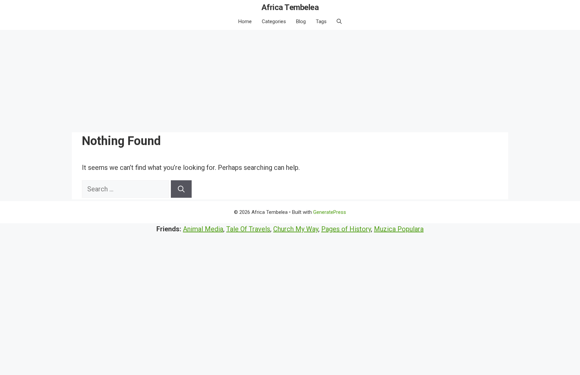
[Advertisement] (290, 80)
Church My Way (295, 229)
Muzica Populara (399, 229)
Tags (321, 21)
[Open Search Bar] (339, 21)
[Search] (181, 189)
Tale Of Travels (248, 229)
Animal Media (203, 229)
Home (245, 21)
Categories (274, 21)
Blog (301, 21)
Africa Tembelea (290, 7)
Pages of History (346, 229)
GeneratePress (329, 212)
